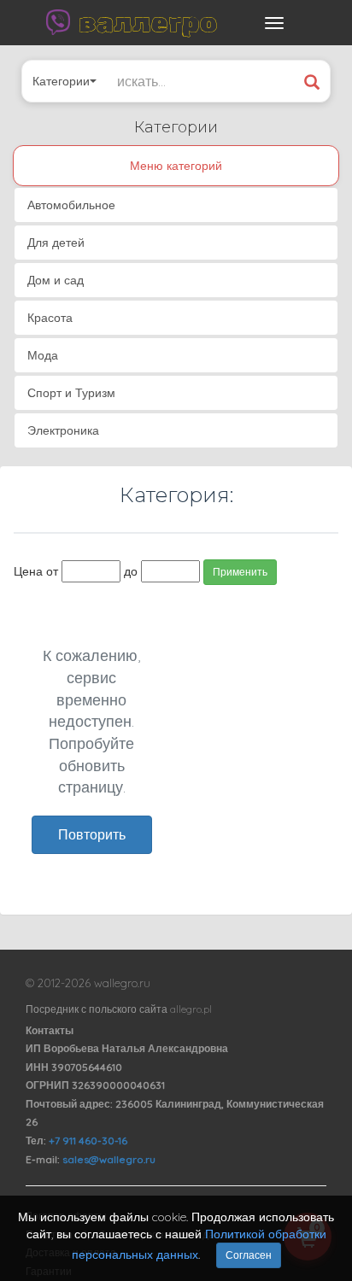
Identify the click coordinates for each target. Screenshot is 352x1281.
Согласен (249, 1255)
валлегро (148, 22)
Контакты (49, 1030)
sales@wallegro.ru (108, 1159)
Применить (240, 571)
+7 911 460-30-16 (88, 1140)
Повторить (92, 834)
